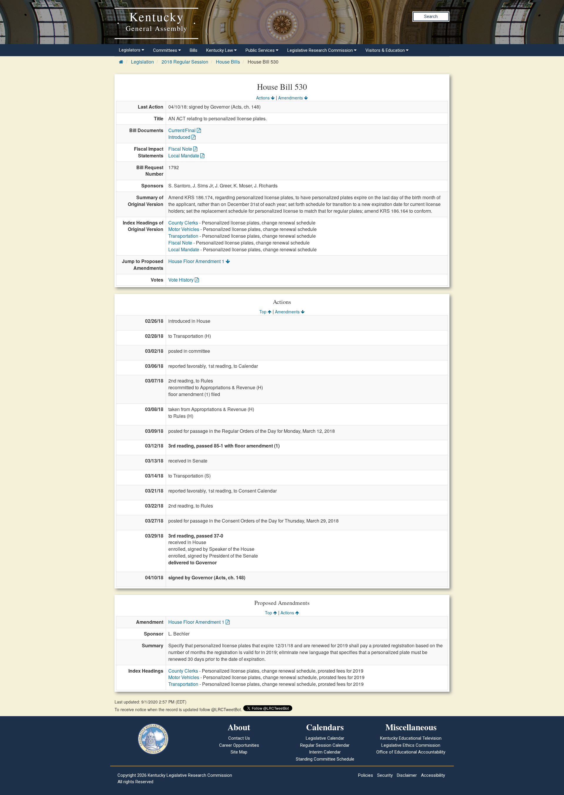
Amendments (291, 98)
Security (385, 775)
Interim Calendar (325, 752)
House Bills (228, 61)
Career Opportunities (239, 745)
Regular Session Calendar (325, 745)
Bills (193, 50)
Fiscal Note (180, 148)
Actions (263, 98)
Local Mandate (184, 155)
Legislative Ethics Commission (410, 745)
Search (431, 16)
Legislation (142, 61)
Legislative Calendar (325, 738)
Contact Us (239, 738)
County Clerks (183, 222)
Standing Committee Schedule (325, 759)
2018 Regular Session (185, 61)
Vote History (181, 279)
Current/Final (182, 130)
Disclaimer (407, 775)
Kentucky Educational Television (411, 738)
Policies (365, 775)
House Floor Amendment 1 (197, 261)
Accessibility (433, 775)
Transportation (183, 235)
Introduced (180, 137)
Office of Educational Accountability (410, 752)
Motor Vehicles (183, 229)
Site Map (239, 752)
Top (263, 312)
